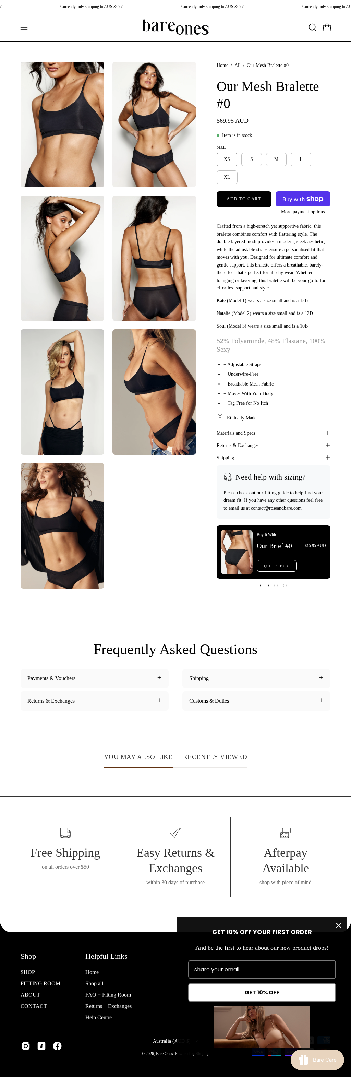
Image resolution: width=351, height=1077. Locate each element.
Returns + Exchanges (108, 1006)
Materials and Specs (236, 433)
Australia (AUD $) (172, 1040)
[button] (312, 27)
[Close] (338, 925)
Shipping (225, 457)
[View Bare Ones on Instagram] (26, 1046)
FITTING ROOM (40, 983)
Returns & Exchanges (237, 445)
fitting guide (277, 492)
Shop (28, 956)
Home (222, 65)
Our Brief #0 (274, 545)
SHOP (28, 972)
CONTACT (34, 1006)
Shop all (94, 983)
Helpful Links (106, 956)
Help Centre (98, 1017)
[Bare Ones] (175, 27)
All (237, 65)
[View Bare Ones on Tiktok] (41, 1046)
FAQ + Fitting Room (108, 994)
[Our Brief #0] (237, 552)
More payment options (303, 211)
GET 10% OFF (262, 992)
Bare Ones (164, 1053)
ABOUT (30, 994)
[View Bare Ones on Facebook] (57, 1046)
